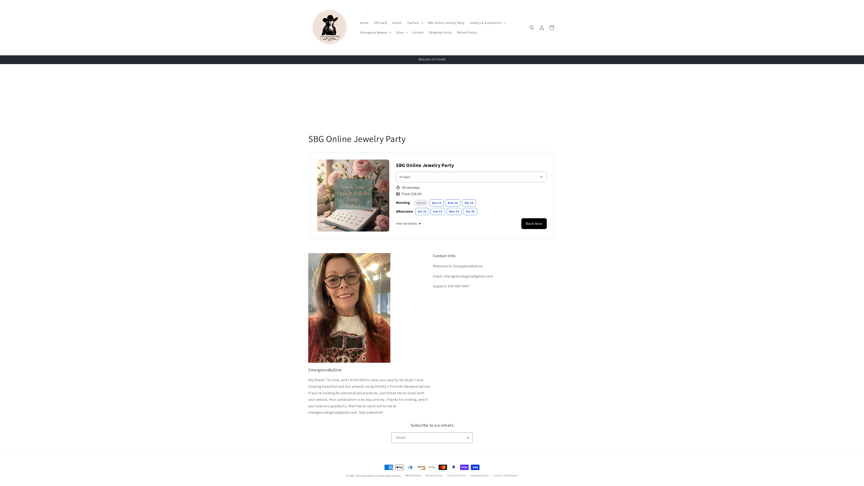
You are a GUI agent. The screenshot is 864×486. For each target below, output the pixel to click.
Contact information (505, 475)
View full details (406, 223)
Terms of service (456, 475)
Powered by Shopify (389, 475)
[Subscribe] (467, 437)
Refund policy (413, 475)
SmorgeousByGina (366, 475)
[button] (415, 22)
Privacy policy (434, 475)
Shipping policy (479, 475)
